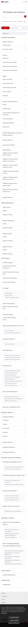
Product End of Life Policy (7, 21)
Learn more (4, 613)
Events (15, 21)
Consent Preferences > (14, 623)
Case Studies (19, 21)
